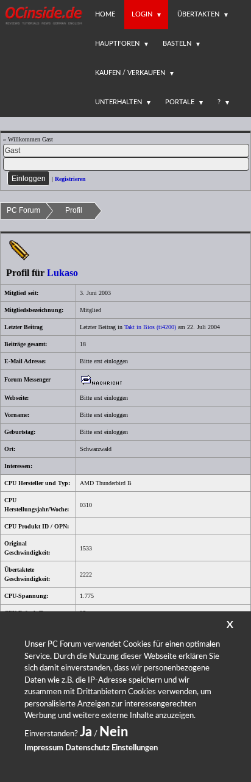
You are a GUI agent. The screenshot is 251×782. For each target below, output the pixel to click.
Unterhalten (118, 102)
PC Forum (23, 210)
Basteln (177, 43)
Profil (73, 210)
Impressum (43, 748)
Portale (179, 102)
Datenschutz (87, 748)
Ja (86, 732)
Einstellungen (134, 748)
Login (142, 14)
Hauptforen (117, 43)
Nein (113, 732)
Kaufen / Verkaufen (130, 72)
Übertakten (198, 14)
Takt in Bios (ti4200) (150, 327)
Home (105, 14)
